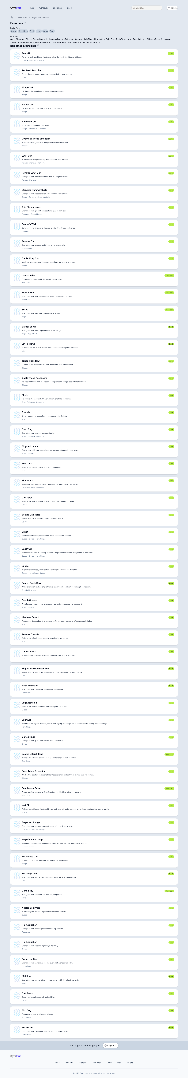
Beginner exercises (40, 17)
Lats (140, 39)
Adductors (84, 42)
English (110, 1045)
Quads (20, 42)
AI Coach (97, 1062)
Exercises (57, 8)
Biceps (36, 39)
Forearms (52, 39)
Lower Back (56, 42)
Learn (69, 8)
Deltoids (75, 42)
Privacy (130, 1062)
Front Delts (116, 39)
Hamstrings (34, 42)
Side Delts (105, 39)
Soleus (13, 42)
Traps (123, 39)
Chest (13, 39)
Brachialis (43, 39)
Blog (119, 1062)
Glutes (26, 42)
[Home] (11, 17)
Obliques (151, 39)
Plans (31, 8)
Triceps (29, 39)
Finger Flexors (94, 39)
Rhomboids (45, 42)
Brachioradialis (81, 39)
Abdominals (94, 42)
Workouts (43, 8)
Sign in (174, 8)
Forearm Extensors (65, 39)
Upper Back (132, 39)
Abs (144, 39)
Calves (168, 39)
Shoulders (20, 39)
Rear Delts (66, 42)
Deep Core (160, 39)
